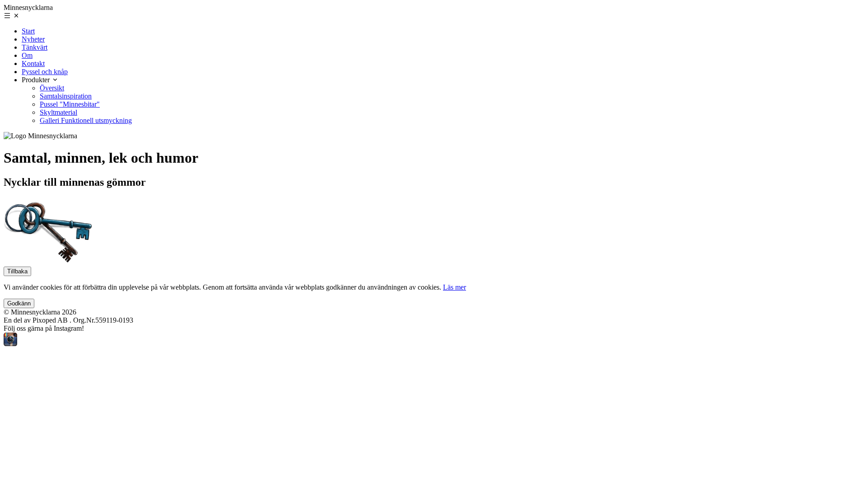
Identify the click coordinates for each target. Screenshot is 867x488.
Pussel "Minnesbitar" (70, 104)
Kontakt (33, 63)
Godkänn (19, 303)
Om (27, 55)
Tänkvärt (34, 47)
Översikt (52, 88)
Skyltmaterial (58, 112)
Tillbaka (17, 271)
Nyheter (33, 39)
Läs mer (454, 287)
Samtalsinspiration (66, 96)
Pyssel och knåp (45, 71)
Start (28, 31)
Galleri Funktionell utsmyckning (86, 120)
